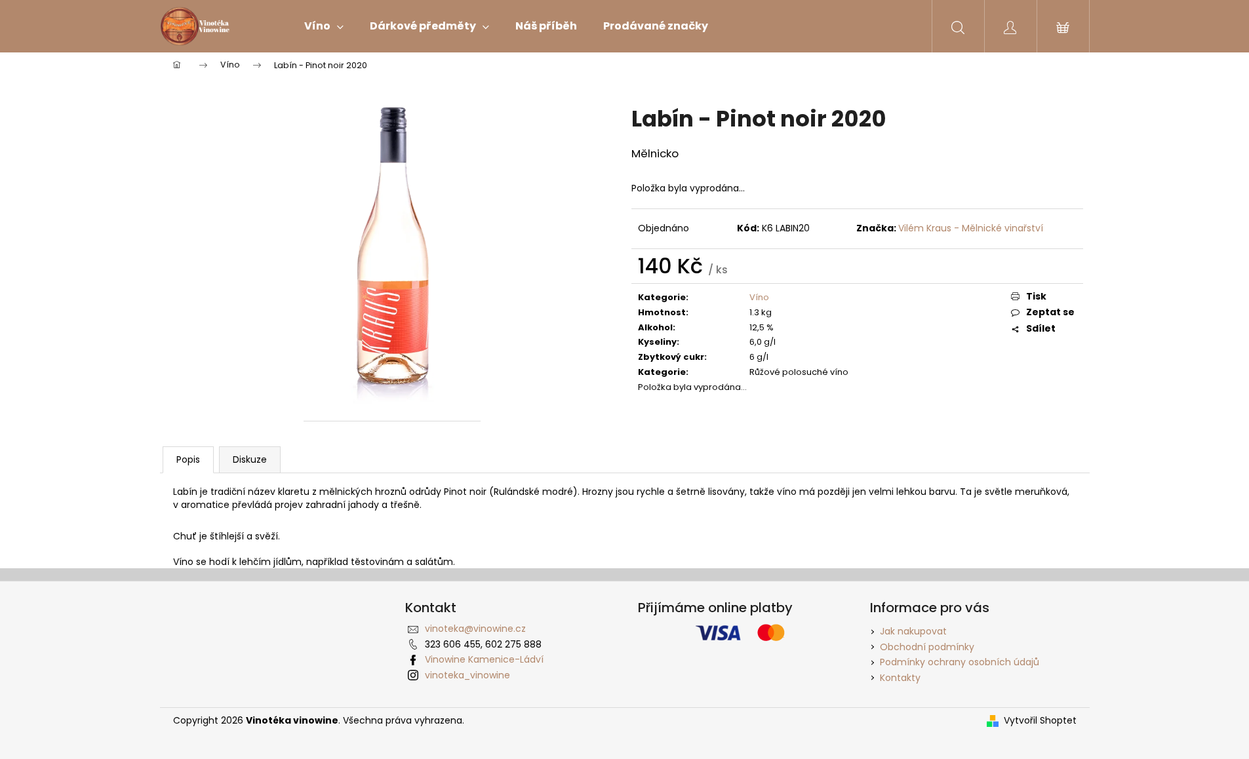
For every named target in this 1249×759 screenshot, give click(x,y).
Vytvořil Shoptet (1040, 720)
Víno (759, 297)
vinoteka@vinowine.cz (475, 628)
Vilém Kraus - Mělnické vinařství (970, 228)
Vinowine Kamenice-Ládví (484, 659)
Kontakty (900, 677)
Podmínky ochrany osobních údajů (959, 662)
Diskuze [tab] (250, 459)
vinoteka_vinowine (467, 675)
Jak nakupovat (913, 631)
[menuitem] (324, 26)
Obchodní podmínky (927, 646)
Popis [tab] (188, 459)
